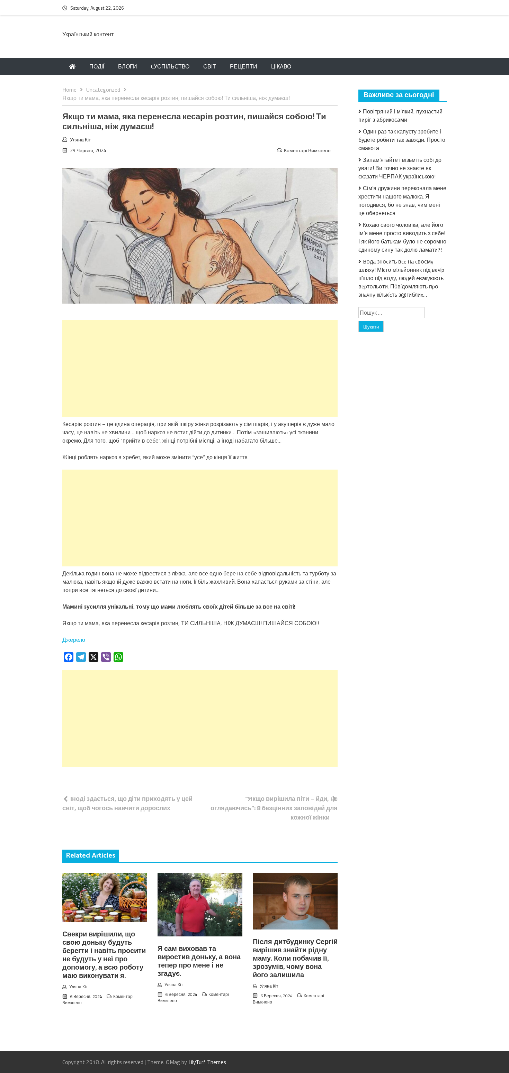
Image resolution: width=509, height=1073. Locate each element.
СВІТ (209, 66)
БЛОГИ (127, 66)
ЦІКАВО (281, 66)
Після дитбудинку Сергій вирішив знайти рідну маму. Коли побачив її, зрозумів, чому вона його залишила (295, 958)
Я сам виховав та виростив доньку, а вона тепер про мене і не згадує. (199, 961)
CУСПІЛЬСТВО (170, 66)
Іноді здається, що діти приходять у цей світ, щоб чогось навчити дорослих (127, 803)
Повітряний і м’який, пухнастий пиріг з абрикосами (400, 115)
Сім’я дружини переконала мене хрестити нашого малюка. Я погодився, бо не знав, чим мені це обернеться (402, 200)
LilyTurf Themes (207, 1062)
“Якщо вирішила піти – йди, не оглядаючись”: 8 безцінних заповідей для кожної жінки (274, 808)
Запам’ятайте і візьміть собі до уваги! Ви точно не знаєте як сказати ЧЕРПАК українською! (399, 168)
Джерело (73, 640)
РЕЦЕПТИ (243, 66)
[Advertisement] (200, 368)
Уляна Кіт (80, 139)
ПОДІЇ (96, 66)
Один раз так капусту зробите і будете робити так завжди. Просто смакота (401, 139)
